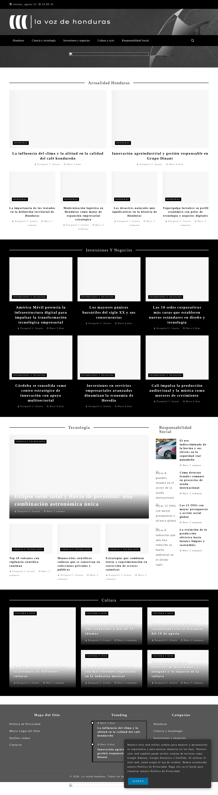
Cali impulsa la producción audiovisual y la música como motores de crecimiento (177, 390)
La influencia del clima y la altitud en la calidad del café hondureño (118, 731)
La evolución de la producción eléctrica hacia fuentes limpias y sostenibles (193, 537)
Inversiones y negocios (29, 297)
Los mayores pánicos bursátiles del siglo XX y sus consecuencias (109, 312)
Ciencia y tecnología (30, 441)
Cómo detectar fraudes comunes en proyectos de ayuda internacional (192, 480)
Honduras (20, 143)
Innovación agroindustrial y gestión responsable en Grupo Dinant (119, 753)
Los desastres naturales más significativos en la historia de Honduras (134, 212)
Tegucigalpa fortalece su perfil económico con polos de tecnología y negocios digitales (185, 212)
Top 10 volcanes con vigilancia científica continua (24, 562)
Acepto (138, 781)
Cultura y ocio (25, 613)
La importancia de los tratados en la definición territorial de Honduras (32, 212)
